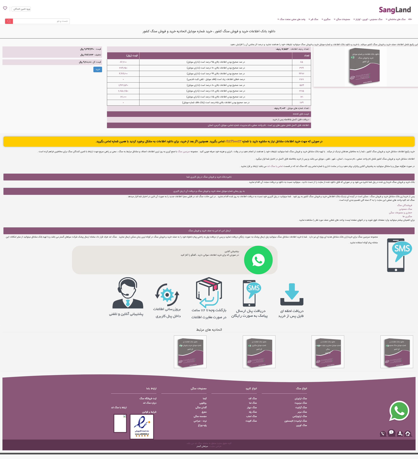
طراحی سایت (215, 446)
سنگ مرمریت (301, 403)
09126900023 (233, 141)
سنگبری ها (407, 217)
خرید (98, 69)
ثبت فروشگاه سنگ (147, 399)
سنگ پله (253, 412)
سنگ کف (252, 399)
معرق (204, 412)
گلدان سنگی (201, 408)
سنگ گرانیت (301, 408)
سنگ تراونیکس (300, 416)
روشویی (203, 403)
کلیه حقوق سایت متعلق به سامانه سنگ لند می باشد (209, 443)
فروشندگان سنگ (404, 205)
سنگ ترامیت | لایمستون (295, 421)
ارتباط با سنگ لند (119, 408)
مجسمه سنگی (200, 416)
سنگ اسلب (251, 416)
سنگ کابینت (251, 421)
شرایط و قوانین (149, 412)
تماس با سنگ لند (275, 166)
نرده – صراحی (200, 421)
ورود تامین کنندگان (22, 9)
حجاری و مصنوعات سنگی (400, 213)
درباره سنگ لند (149, 403)
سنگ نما (253, 403)
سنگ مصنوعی (405, 209)
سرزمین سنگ (183, 152)
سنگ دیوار (252, 408)
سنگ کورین (301, 425)
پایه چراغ (202, 425)
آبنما (205, 399)
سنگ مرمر (302, 412)
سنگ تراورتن (301, 399)
